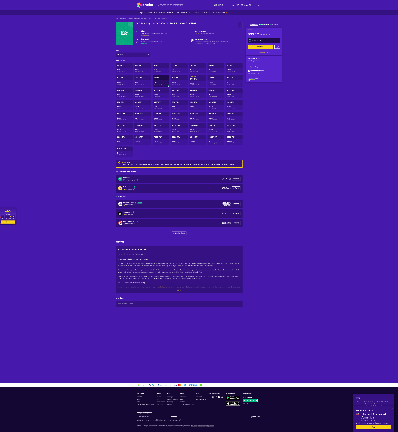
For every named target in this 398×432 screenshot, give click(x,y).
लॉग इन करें (247, 5)
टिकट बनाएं (170, 402)
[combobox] (183, 5)
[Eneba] (145, 4)
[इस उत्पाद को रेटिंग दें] (125, 254)
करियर (138, 402)
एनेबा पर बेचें (199, 397)
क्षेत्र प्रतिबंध (144, 35)
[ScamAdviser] (256, 71)
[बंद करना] (392, 408)
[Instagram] (216, 397)
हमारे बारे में (139, 397)
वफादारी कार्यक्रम (161, 402)
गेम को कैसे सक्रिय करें (172, 399)
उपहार (181, 399)
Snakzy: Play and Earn (187, 404)
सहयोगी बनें (182, 402)
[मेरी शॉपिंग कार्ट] (237, 5)
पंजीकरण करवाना (255, 5)
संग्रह (158, 399)
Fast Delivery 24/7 (129, 221)
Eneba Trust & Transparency (145, 404)
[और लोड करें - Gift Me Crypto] (192, 32)
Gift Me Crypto (147, 18)
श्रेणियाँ (131, 18)
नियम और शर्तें (194, 425)
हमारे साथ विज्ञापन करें (201, 399)
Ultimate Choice (128, 202)
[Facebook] (210, 397)
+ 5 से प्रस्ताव (264, 53)
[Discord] (219, 397)
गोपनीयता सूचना (173, 420)
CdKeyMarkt (127, 212)
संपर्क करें (139, 399)
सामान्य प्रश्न (170, 397)
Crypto (137, 18)
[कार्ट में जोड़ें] (277, 47)
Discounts (160, 404)
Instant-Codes (128, 187)
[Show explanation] (134, 189)
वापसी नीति (169, 404)
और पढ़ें (179, 290)
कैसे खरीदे (159, 397)
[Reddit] (222, 397)
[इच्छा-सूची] (233, 5)
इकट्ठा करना (123, 18)
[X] (213, 397)
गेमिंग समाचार (183, 397)
